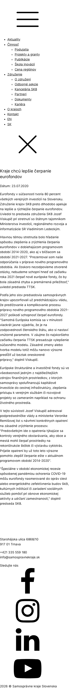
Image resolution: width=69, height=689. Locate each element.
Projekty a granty (27, 54)
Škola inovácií (25, 64)
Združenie (14, 74)
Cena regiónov (25, 69)
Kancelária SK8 (26, 89)
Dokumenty (23, 99)
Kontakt (13, 114)
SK (9, 124)
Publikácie (22, 59)
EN (9, 119)
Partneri (20, 94)
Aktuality (13, 39)
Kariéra (20, 104)
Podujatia (22, 49)
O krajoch (14, 109)
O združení (23, 79)
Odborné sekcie (26, 84)
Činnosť (13, 44)
